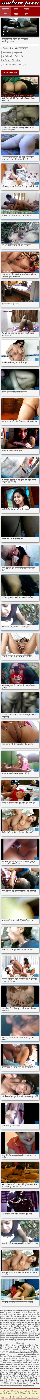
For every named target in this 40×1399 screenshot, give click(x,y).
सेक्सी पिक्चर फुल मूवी (30, 1326)
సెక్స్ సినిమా (33, 1378)
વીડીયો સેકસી (4, 1353)
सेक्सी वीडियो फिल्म (28, 1363)
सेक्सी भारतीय (19, 56)
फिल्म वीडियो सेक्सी (27, 1353)
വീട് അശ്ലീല (32, 1351)
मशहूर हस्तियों (18, 53)
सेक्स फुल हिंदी (9, 1326)
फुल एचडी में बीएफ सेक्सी (12, 1313)
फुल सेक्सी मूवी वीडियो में (12, 1318)
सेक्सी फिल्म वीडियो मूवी (15, 1380)
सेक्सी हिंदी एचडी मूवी (14, 1364)
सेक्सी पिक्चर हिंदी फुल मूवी (19, 1328)
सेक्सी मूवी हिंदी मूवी (27, 1361)
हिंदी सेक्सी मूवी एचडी (23, 1355)
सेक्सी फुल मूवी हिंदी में (14, 1340)
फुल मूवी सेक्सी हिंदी (25, 1315)
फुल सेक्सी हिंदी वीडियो (16, 1322)
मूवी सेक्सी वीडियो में (9, 1363)
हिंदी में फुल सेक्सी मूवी (30, 1366)
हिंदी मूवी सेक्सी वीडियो (13, 1368)
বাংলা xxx (6, 1357)
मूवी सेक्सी (6, 1364)
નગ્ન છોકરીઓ (4, 1384)
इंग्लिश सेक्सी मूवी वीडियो (20, 1351)
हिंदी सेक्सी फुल (16, 60)
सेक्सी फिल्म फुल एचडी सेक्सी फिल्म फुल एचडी (18, 1349)
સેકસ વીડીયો (16, 1347)
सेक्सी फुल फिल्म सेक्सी (29, 1338)
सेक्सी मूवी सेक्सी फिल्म (33, 1374)
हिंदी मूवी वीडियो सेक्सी (28, 1386)
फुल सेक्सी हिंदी (24, 1320)
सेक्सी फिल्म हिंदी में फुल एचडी (26, 1336)
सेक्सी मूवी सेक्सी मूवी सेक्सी (12, 1378)
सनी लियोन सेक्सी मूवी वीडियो (28, 1347)
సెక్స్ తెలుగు (36, 1368)
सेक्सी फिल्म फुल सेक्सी (24, 1332)
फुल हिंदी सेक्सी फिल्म (11, 1324)
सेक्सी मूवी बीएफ (4, 1380)
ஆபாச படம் (13, 1382)
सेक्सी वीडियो (23, 1384)
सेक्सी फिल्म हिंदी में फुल (12, 1336)
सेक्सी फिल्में (10, 1386)
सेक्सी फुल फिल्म (18, 1338)
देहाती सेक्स (36, 1364)
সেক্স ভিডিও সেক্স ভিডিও (16, 1345)
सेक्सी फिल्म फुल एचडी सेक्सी (10, 1332)
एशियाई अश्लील (7, 53)
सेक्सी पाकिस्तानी (7, 56)
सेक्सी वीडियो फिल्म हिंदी (15, 1353)
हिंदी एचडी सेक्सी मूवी (18, 1376)
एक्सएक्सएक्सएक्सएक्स (8, 1351)
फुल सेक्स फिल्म (35, 1315)
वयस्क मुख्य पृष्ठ (5, 11)
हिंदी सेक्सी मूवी (34, 1382)
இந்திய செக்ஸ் (26, 1345)
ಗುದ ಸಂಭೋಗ (29, 1380)
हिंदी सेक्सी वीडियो (4, 1345)
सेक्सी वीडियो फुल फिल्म (19, 1370)
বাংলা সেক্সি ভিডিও (26, 1357)
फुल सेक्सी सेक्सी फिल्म (13, 1320)
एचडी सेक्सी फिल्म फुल (19, 1311)
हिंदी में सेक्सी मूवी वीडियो (26, 1368)
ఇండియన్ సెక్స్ (31, 1384)
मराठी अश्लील (12, 1361)
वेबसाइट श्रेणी (26, 11)
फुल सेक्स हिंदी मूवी (16, 1317)
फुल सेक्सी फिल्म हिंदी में (28, 1317)
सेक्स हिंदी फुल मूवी (19, 1326)
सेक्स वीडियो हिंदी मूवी (6, 1366)
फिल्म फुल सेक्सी (29, 1311)
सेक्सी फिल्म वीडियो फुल (13, 1334)
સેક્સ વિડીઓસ (14, 1384)
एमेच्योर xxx (23, 49)
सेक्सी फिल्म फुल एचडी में (18, 1330)
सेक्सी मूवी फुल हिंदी (13, 1372)
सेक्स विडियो (12, 1359)
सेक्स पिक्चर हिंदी (17, 1386)
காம (23, 1380)
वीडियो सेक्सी (32, 1355)
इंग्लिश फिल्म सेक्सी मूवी (15, 1357)
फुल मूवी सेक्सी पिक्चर (14, 1315)
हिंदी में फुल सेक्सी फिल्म (6, 1376)
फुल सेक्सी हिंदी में (4, 1322)
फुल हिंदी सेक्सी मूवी (23, 1324)
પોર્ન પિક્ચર (8, 1347)
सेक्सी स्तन (6, 60)
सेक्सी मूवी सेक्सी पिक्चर (25, 1372)
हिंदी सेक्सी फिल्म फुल (20, 3)
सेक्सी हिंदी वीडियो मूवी (18, 1366)
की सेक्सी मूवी (28, 1376)
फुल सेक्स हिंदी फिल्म (5, 1317)
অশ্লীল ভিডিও (18, 1363)
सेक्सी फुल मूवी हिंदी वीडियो (27, 1340)
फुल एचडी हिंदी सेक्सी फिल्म (26, 1313)
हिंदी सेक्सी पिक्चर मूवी (21, 1359)
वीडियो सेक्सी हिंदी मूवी (26, 1364)
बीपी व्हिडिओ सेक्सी (25, 1378)
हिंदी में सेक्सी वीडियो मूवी (6, 1370)
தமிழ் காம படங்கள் (11, 1355)
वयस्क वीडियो (16, 11)
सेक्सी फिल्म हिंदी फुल (25, 1334)
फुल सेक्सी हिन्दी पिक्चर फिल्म (29, 1322)
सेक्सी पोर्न (5, 1361)
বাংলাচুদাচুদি (19, 1361)
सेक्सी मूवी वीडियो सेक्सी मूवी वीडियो (17, 1374)
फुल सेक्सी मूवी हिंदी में (24, 1318)
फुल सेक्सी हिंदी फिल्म (33, 1320)
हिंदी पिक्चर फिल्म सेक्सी (23, 1382)
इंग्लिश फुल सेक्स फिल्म (6, 1311)
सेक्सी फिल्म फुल (30, 1328)
